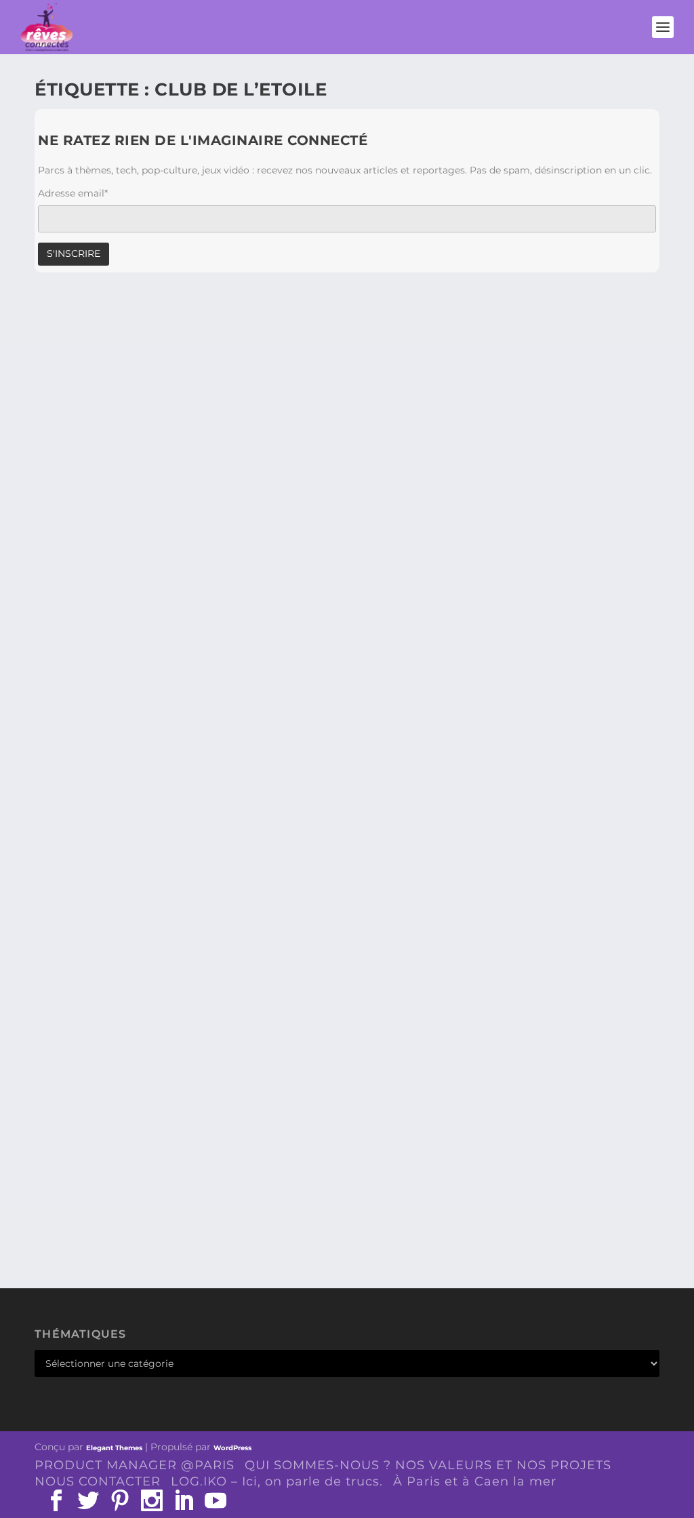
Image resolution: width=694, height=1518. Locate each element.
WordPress (232, 1447)
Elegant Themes (114, 1447)
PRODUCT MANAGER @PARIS (134, 1465)
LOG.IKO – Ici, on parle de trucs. (277, 1481)
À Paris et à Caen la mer (474, 1481)
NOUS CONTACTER (98, 1481)
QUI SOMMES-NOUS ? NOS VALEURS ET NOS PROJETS (428, 1465)
